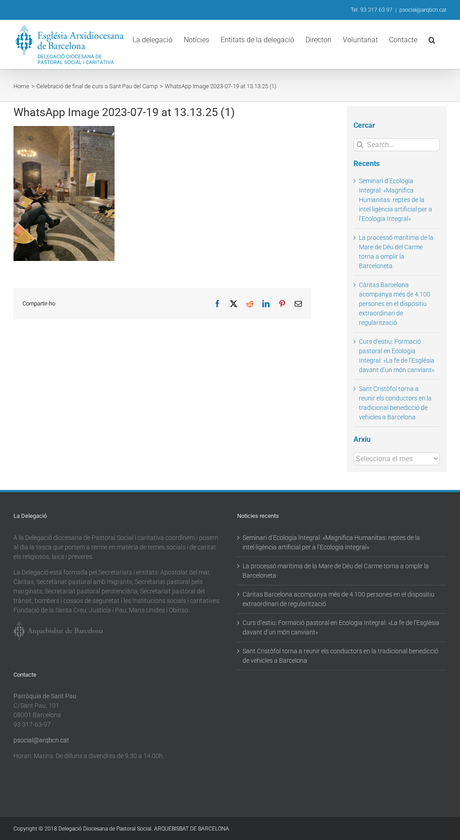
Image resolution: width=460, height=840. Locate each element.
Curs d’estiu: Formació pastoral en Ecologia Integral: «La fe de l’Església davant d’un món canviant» (341, 627)
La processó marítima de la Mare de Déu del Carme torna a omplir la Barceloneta (336, 570)
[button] (432, 39)
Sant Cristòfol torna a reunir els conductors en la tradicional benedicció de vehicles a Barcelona (340, 655)
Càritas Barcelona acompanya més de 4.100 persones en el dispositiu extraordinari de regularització (394, 303)
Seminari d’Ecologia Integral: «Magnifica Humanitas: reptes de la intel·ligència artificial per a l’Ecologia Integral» (395, 199)
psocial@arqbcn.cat (423, 10)
